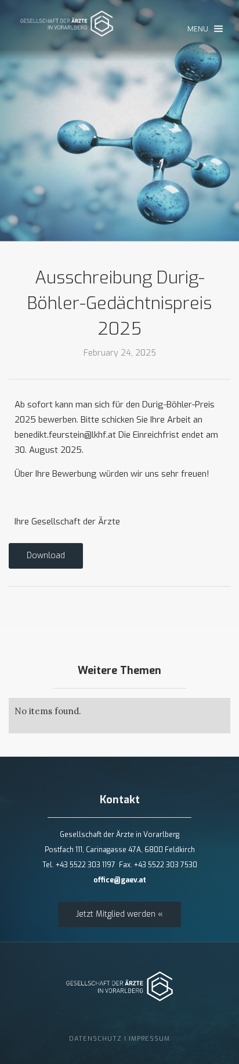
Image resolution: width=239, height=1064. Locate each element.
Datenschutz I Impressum (119, 1038)
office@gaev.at (119, 880)
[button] (205, 28)
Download (46, 555)
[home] (67, 29)
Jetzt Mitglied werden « (119, 914)
